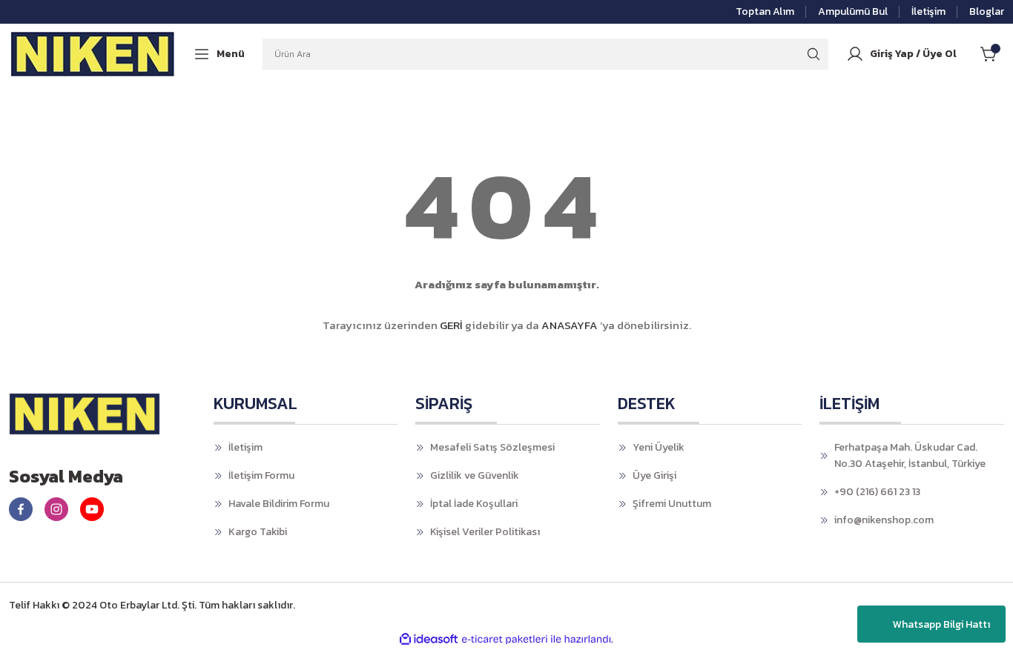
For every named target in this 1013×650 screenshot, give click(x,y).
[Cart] (992, 54)
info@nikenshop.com (884, 520)
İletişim (245, 447)
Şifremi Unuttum (672, 503)
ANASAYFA (569, 325)
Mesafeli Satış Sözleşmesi (492, 447)
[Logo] (93, 53)
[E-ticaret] (504, 639)
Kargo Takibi (257, 532)
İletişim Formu (261, 475)
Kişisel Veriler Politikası (485, 532)
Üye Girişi (654, 475)
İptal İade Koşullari (474, 503)
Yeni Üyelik (658, 447)
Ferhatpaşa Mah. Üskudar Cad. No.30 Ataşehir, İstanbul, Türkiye (910, 455)
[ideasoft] (428, 639)
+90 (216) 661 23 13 (877, 492)
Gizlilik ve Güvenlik (474, 475)
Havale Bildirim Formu (278, 503)
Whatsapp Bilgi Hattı (941, 624)
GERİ (451, 325)
